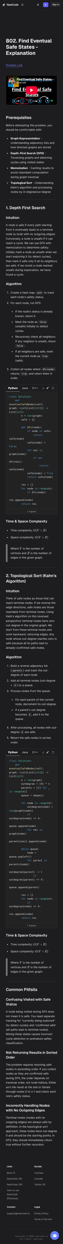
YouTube (38, 1173)
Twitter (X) (39, 1184)
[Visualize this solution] (47, 388)
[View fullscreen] (53, 388)
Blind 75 (11, 1173)
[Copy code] (52, 395)
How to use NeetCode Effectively (13, 1194)
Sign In (55, 4)
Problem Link (14, 65)
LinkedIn (38, 1178)
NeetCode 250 (14, 1184)
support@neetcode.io (18, 1213)
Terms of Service (43, 1219)
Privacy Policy (41, 1213)
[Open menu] (22, 4)
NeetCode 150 (14, 1178)
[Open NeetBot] (54, 1235)
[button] (13, 388)
